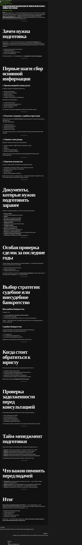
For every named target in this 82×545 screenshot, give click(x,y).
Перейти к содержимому (6, 0)
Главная (5, 8)
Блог (4, 12)
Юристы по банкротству (8, 16)
